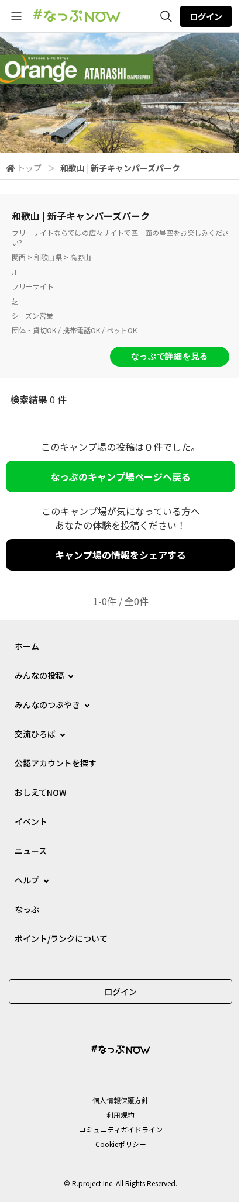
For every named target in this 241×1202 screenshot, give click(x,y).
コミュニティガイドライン (121, 1129)
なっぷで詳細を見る (169, 356)
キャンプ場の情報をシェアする (120, 555)
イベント (31, 821)
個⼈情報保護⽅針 (120, 1100)
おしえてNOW (41, 792)
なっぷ (27, 909)
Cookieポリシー (120, 1144)
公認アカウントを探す (56, 763)
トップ (29, 168)
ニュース (31, 850)
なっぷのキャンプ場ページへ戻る (120, 476)
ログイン (206, 16)
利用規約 (120, 1115)
